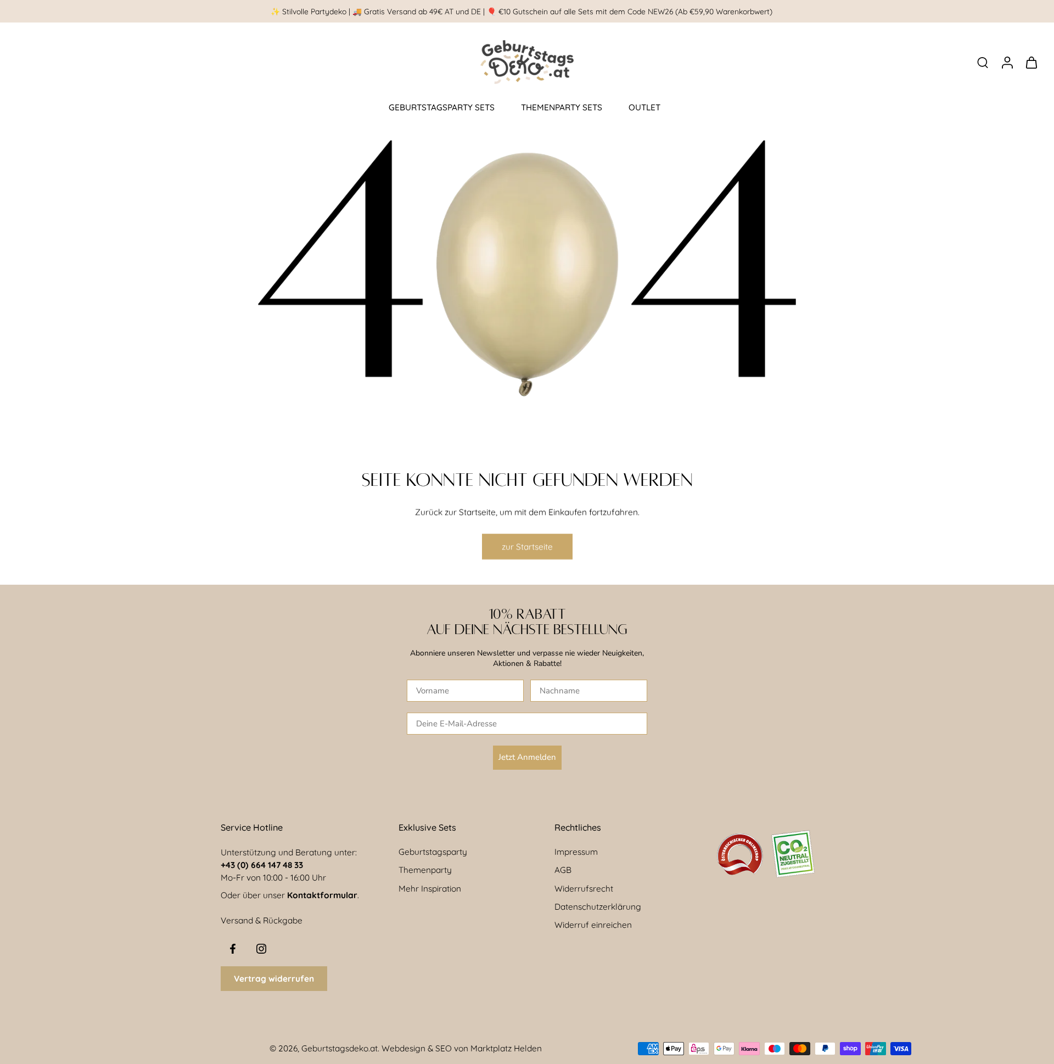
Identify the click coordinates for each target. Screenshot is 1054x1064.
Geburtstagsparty (433, 852)
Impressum (576, 852)
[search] (983, 62)
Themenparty (425, 870)
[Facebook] (233, 949)
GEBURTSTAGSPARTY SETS (442, 107)
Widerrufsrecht (583, 888)
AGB (562, 870)
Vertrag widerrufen (274, 978)
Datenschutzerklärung (597, 906)
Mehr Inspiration (430, 888)
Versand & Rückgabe (261, 920)
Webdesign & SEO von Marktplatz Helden (462, 1048)
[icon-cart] (1031, 62)
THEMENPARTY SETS (561, 107)
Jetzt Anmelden (527, 757)
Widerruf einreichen (593, 925)
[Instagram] (261, 949)
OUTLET (644, 107)
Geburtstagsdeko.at (339, 1048)
